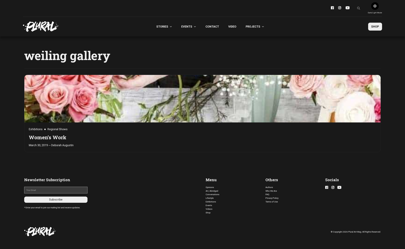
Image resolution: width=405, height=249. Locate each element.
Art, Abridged (212, 191)
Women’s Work (47, 137)
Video (232, 26)
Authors (269, 187)
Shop (375, 26)
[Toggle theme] (375, 6)
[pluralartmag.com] (41, 26)
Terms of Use (271, 201)
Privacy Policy (271, 198)
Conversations (212, 194)
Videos (209, 209)
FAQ (267, 194)
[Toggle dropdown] (171, 27)
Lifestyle (210, 198)
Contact (212, 26)
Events (209, 205)
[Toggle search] (358, 8)
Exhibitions (211, 201)
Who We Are (271, 191)
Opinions (210, 187)
